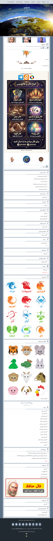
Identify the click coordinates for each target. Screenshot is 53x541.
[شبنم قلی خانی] (12, 40)
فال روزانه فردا (44, 512)
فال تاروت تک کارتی (43, 419)
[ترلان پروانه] (27, 40)
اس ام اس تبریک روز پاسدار (42, 176)
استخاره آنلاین (26, 2)
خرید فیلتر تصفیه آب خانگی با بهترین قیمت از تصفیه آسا (37, 453)
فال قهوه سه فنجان (43, 216)
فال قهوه (45, 213)
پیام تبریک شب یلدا (43, 477)
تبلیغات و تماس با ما (10, 2)
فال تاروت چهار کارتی (43, 424)
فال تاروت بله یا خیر (43, 442)
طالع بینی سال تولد (44, 398)
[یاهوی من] (40, 524)
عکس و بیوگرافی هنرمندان (42, 515)
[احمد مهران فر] (41, 40)
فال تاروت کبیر (44, 413)
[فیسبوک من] (33, 524)
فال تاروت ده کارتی (43, 434)
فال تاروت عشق (44, 437)
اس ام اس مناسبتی (19, 2)
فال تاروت (38, 2)
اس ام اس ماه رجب (44, 181)
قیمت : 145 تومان (26, 403)
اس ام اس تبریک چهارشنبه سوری (41, 187)
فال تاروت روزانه (44, 411)
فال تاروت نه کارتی (44, 432)
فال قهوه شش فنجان (43, 219)
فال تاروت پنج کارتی (43, 427)
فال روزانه (33, 2)
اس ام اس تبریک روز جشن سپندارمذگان (40, 184)
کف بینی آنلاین (44, 227)
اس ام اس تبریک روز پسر (43, 189)
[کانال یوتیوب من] (16, 524)
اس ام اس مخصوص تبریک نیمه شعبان (40, 179)
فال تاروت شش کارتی (43, 429)
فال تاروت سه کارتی (43, 421)
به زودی (27, 7)
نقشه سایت (20, 531)
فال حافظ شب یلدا (44, 474)
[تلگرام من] (36, 524)
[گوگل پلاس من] (19, 524)
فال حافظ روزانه (44, 471)
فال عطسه (45, 504)
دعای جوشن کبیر (44, 243)
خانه (48, 2)
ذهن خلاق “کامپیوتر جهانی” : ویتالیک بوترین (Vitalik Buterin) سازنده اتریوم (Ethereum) (32, 456)
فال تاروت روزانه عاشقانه (42, 440)
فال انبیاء (45, 205)
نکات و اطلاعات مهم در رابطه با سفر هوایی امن (39, 458)
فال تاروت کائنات (44, 416)
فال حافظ (43, 2)
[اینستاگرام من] (30, 524)
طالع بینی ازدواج (44, 235)
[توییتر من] (23, 524)
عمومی (41, 167)
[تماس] (26, 524)
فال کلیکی (45, 254)
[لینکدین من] (13, 524)
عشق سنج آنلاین (44, 262)
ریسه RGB (45, 270)
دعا (23, 68)
